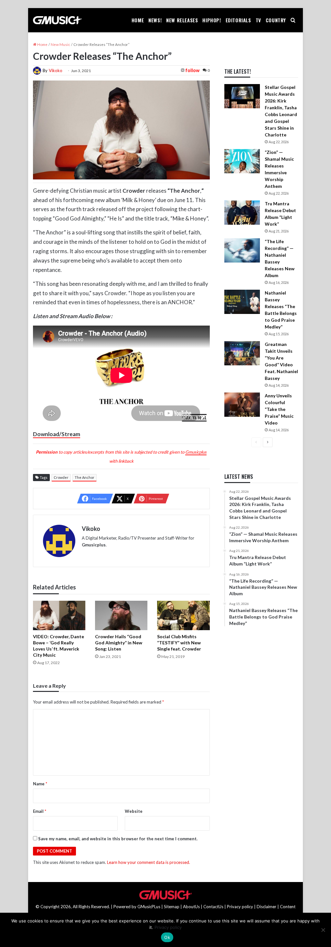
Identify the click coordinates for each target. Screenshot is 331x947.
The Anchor (84, 477)
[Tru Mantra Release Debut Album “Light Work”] (242, 212)
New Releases (182, 20)
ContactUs (213, 906)
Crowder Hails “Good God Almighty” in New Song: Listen (118, 642)
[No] (323, 930)
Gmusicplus (196, 452)
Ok (167, 937)
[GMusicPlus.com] (57, 20)
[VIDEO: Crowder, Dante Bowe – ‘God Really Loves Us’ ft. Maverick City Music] (59, 615)
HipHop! (211, 20)
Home (138, 20)
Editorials (238, 20)
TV (258, 20)
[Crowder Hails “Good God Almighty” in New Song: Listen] (121, 615)
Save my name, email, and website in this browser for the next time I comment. (118, 838)
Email (39, 811)
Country (276, 20)
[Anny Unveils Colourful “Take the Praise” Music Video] (242, 405)
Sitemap (171, 906)
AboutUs (191, 906)
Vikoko (55, 70)
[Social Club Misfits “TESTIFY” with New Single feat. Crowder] (183, 615)
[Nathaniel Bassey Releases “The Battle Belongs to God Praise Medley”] (242, 302)
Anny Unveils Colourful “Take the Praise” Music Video (279, 409)
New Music (60, 44)
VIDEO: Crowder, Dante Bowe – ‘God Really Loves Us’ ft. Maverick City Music (58, 646)
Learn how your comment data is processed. (148, 862)
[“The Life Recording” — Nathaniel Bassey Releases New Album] (242, 250)
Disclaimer (266, 906)
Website (134, 811)
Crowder (61, 477)
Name (40, 783)
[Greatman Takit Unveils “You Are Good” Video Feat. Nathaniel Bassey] (242, 353)
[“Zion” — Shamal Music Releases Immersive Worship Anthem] (242, 161)
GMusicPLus (149, 906)
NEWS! (155, 20)
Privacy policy (240, 906)
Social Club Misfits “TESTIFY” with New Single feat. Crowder (179, 642)
